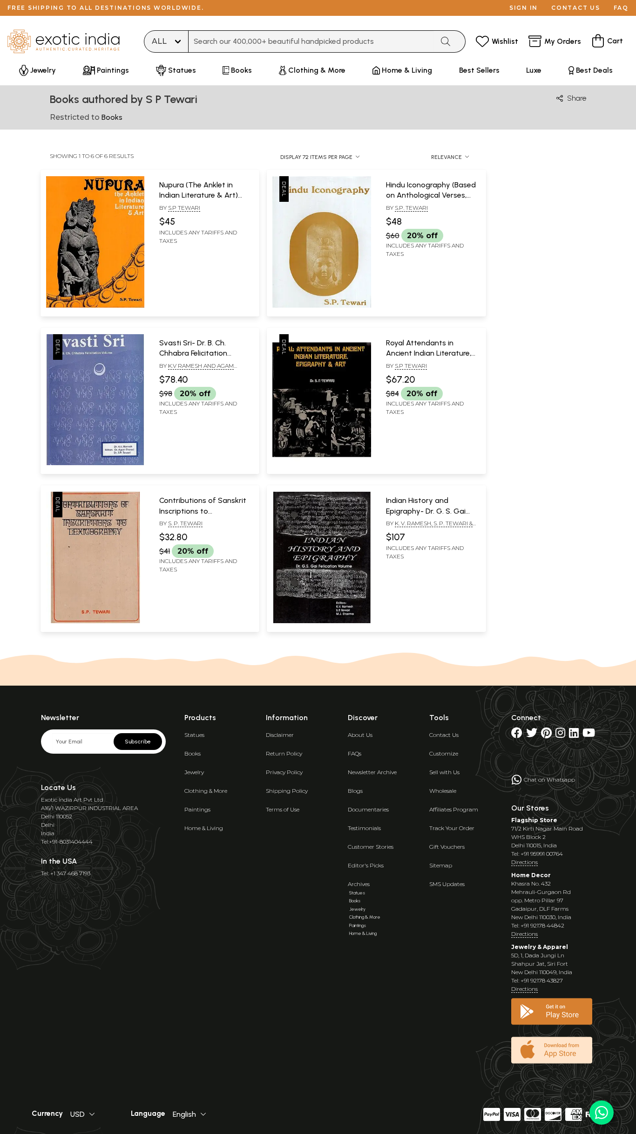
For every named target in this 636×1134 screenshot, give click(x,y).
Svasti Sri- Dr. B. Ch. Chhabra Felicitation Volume (193, 353)
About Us (360, 734)
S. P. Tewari (185, 523)
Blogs (355, 790)
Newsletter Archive (372, 772)
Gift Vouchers (447, 846)
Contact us (575, 7)
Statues (194, 734)
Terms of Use (282, 809)
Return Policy (284, 753)
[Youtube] (588, 734)
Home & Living (203, 828)
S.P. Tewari (411, 207)
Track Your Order (451, 828)
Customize (443, 753)
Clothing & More (205, 790)
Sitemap (440, 865)
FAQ (621, 7)
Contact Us (444, 734)
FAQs (354, 753)
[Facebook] (516, 734)
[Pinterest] (546, 734)
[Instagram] (560, 734)
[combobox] (311, 41)
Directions (524, 862)
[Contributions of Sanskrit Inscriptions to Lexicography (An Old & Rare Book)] (95, 621)
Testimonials (364, 828)
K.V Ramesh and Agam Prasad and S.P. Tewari (196, 369)
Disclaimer (280, 734)
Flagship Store (534, 820)
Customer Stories (370, 846)
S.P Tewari (184, 207)
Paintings (197, 809)
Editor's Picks (366, 865)
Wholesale (442, 790)
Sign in (523, 7)
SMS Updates (447, 883)
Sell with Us (444, 772)
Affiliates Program (453, 809)
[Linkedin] (574, 734)
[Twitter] (531, 734)
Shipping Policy (287, 790)
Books (192, 753)
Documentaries (368, 809)
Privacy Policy (284, 772)
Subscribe (138, 741)
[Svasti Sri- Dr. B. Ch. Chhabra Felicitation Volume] (95, 463)
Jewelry (194, 772)
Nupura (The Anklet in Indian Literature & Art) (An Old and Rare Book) (199, 195)
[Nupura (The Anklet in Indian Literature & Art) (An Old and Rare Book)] (95, 305)
